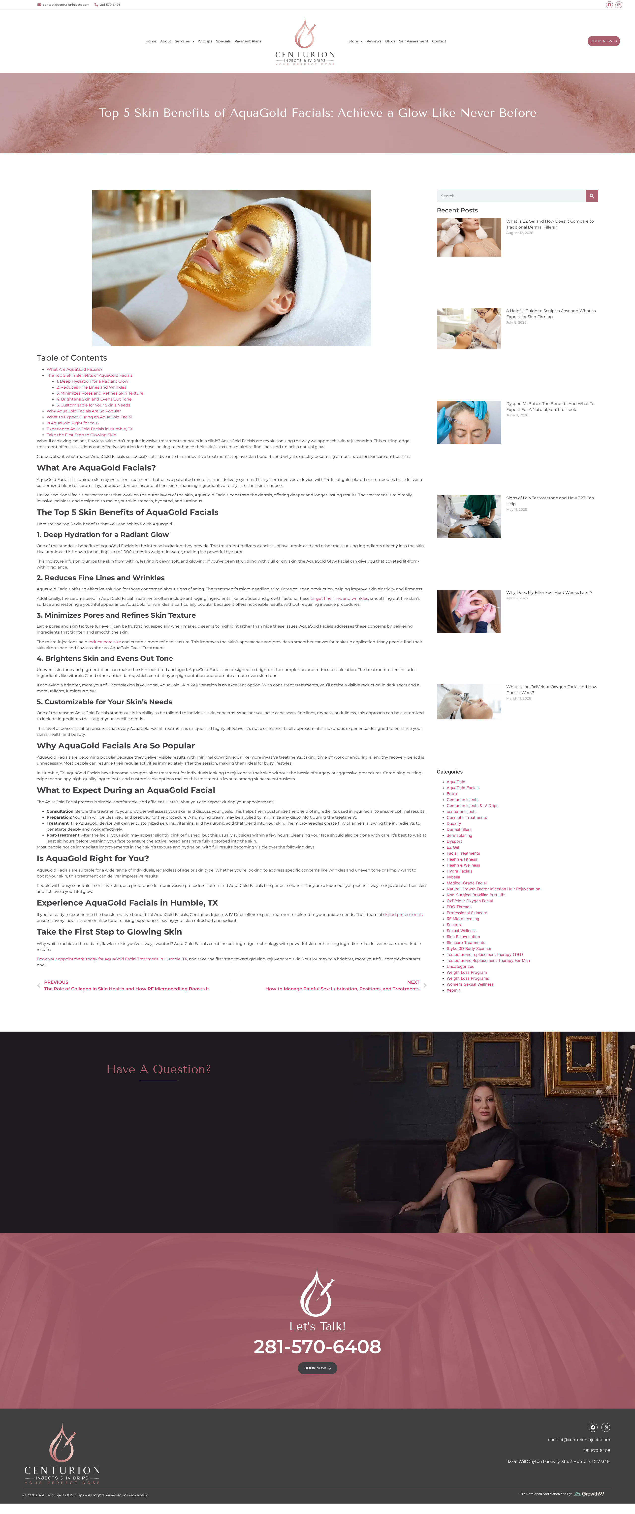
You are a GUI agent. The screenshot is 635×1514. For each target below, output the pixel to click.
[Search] (592, 156)
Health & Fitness (462, 819)
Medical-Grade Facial (467, 843)
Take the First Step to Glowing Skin (81, 395)
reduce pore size (104, 602)
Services (182, 41)
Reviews (374, 41)
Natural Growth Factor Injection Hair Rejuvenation (493, 849)
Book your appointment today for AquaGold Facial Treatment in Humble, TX (112, 919)
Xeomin (454, 950)
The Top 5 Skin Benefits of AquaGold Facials (89, 336)
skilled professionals (403, 875)
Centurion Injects (462, 760)
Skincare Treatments (466, 903)
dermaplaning (459, 795)
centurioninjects (461, 772)
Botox (452, 754)
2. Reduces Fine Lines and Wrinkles (91, 347)
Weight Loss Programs (468, 938)
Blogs (390, 41)
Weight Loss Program (467, 932)
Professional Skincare (467, 873)
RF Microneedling (463, 879)
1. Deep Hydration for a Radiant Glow (92, 341)
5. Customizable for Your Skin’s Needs (93, 365)
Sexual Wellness (461, 891)
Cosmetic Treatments (467, 777)
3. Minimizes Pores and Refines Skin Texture (100, 353)
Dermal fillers (459, 789)
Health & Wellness (463, 825)
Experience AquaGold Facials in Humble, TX (90, 389)
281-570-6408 (317, 1307)
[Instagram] (618, 4)
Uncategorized (461, 926)
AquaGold (456, 742)
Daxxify (454, 783)
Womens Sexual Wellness (470, 944)
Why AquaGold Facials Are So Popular (84, 371)
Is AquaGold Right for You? (73, 383)
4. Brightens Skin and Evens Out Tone (94, 359)
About (165, 41)
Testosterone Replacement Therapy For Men (488, 920)
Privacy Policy (135, 1455)
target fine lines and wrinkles (339, 559)
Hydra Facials (459, 831)
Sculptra (454, 885)
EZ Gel (453, 807)
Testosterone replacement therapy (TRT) (485, 914)
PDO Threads (459, 867)
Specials (223, 41)
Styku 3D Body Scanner (469, 909)
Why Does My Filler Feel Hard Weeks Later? (549, 552)
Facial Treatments (463, 813)
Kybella (453, 837)
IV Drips (205, 41)
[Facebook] (609, 4)
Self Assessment (413, 41)
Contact (439, 41)
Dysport (454, 801)
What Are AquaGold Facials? (74, 330)
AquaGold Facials (463, 748)
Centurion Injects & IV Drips (472, 766)
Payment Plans (247, 41)
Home (151, 41)
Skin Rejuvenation (463, 897)
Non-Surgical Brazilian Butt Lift (476, 855)
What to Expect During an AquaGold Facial (89, 377)
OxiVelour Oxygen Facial (470, 861)
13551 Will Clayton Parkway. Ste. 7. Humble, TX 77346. (559, 1421)
